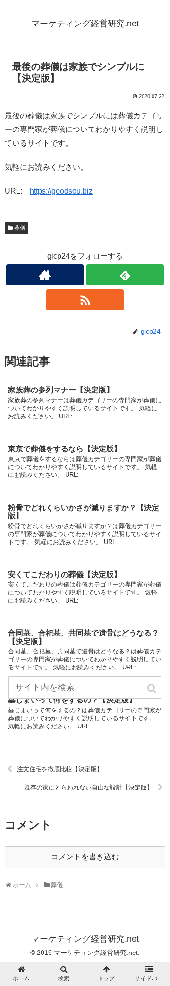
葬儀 (20, 228)
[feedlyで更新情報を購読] (124, 274)
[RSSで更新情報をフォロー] (84, 299)
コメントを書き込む (85, 857)
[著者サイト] (44, 274)
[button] (153, 688)
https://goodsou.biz (61, 191)
